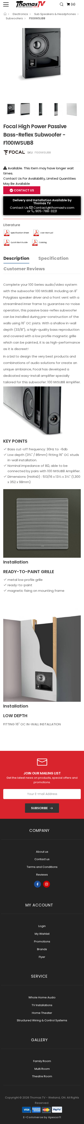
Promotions (42, 941)
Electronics (20, 14)
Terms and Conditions (42, 867)
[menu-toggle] (6, 4)
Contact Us (19, 207)
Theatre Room (42, 1076)
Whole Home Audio (42, 997)
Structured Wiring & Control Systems (42, 1020)
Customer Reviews (24, 269)
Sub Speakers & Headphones (55, 14)
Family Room (42, 1061)
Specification (53, 258)
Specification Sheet (20, 232)
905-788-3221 (46, 211)
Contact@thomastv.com (53, 207)
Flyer (42, 957)
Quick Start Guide (19, 242)
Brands (42, 949)
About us (42, 852)
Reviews (42, 875)
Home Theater (42, 1013)
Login (42, 926)
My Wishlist (42, 934)
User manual (46, 232)
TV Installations (42, 1005)
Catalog (43, 242)
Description (16, 258)
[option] (42, 53)
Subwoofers (14, 18)
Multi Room (42, 1069)
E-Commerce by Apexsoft (42, 1117)
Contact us (42, 859)
